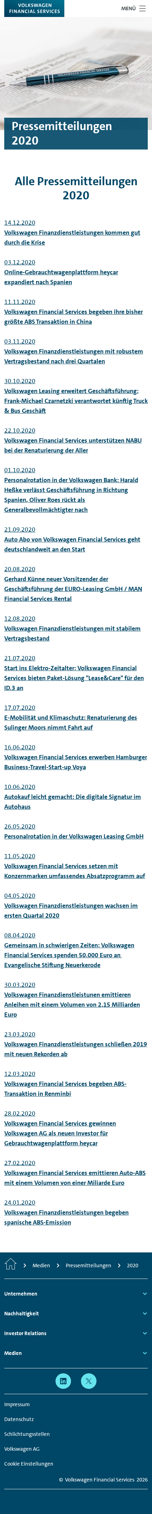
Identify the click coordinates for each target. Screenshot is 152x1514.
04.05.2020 (71, 906)
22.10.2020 (73, 440)
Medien (13, 1353)
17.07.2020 (70, 717)
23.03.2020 (75, 1044)
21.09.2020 (72, 539)
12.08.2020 (72, 628)
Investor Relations (25, 1333)
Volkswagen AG (22, 1448)
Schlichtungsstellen (27, 1434)
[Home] (10, 1265)
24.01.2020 (66, 1212)
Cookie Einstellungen (28, 1463)
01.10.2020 (71, 490)
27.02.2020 (75, 1173)
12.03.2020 (65, 1084)
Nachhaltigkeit (21, 1313)
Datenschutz (19, 1419)
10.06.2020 (72, 797)
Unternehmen (20, 1293)
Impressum (17, 1404)
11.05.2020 (74, 866)
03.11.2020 (73, 351)
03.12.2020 (61, 272)
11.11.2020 (73, 312)
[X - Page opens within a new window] (89, 1381)
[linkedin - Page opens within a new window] (63, 1381)
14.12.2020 (72, 232)
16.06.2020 (75, 757)
